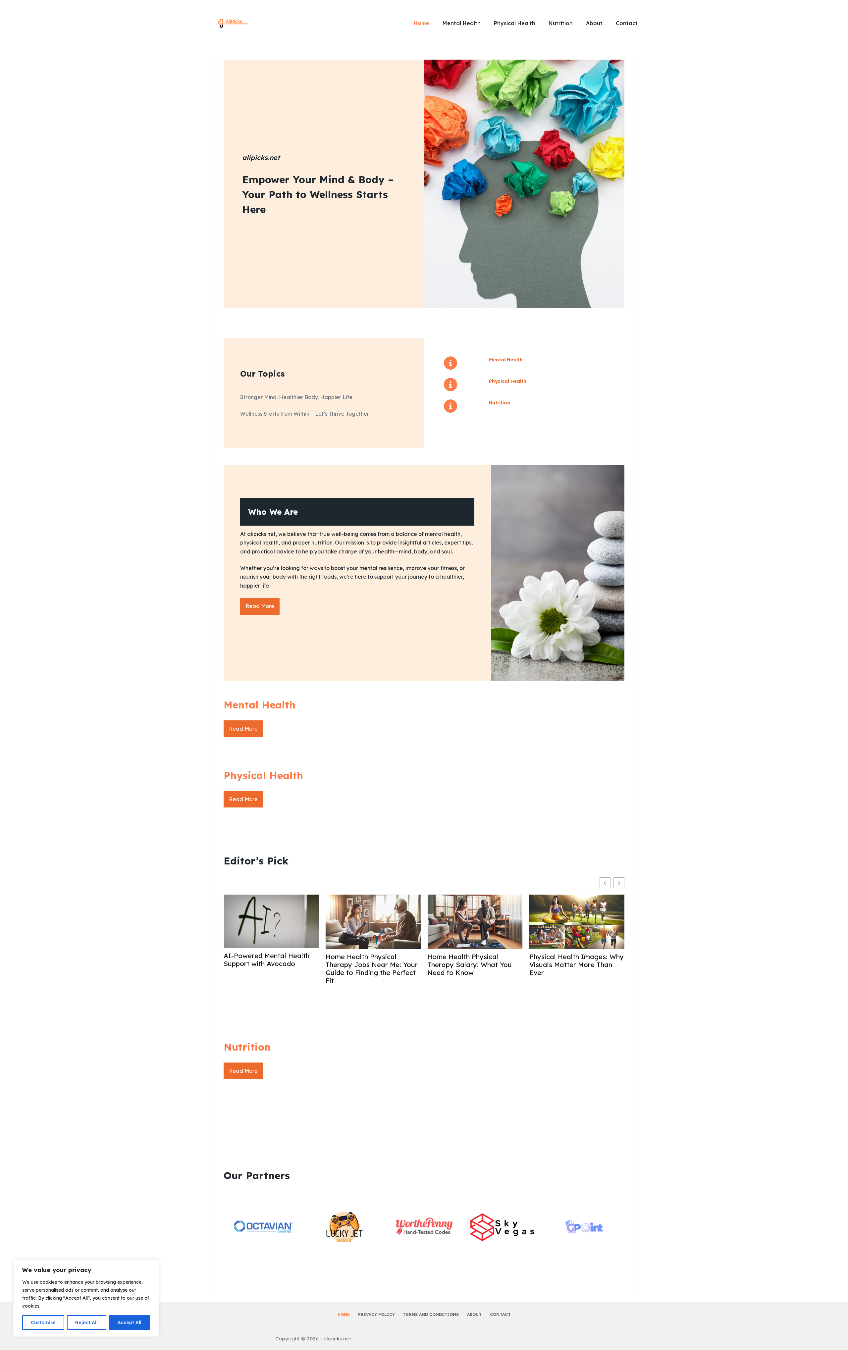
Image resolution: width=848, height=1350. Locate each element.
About (594, 23)
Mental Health (462, 23)
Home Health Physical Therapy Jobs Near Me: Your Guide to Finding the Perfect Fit (372, 969)
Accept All (129, 1322)
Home (421, 23)
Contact (627, 23)
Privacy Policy (376, 1314)
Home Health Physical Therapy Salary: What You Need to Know (469, 965)
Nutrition (561, 23)
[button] (618, 882)
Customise (43, 1322)
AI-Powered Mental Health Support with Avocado (266, 960)
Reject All (86, 1322)
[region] (86, 1298)
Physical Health (514, 23)
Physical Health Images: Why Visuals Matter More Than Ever (576, 965)
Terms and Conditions (431, 1314)
